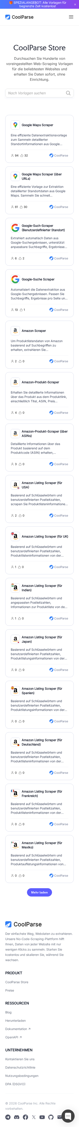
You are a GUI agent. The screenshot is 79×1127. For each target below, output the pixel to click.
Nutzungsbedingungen (21, 1076)
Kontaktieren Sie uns (19, 1059)
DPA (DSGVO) (15, 1084)
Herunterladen (15, 1020)
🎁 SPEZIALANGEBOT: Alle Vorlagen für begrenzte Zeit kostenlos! (37, 4)
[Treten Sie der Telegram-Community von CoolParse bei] (8, 1117)
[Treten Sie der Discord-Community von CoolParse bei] (16, 1117)
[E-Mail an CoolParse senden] (59, 1117)
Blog (8, 1012)
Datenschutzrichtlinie (20, 1067)
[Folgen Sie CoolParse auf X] (34, 1117)
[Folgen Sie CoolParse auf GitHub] (51, 1117)
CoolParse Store (16, 982)
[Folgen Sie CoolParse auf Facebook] (25, 1117)
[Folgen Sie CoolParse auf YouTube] (42, 1117)
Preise (9, 990)
